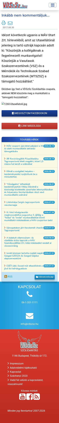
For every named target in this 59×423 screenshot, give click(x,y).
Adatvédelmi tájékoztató (23, 367)
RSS (9, 276)
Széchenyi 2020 (18, 375)
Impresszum (16, 363)
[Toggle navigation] (52, 5)
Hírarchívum (45, 277)
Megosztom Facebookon (30, 113)
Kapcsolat (15, 371)
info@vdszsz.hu (29, 323)
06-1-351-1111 (30, 302)
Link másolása (31, 125)
